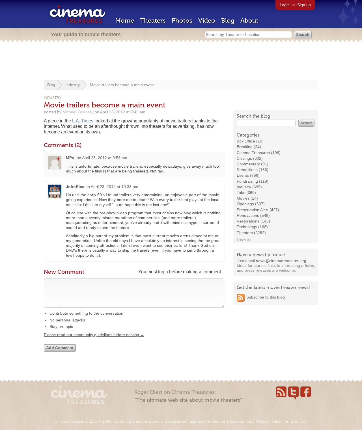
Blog (227, 20)
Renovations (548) (253, 215)
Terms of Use (295, 421)
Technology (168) (252, 226)
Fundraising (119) (252, 181)
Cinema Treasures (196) (259, 152)
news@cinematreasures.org (281, 260)
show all (244, 239)
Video (206, 20)
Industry (72, 85)
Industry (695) (249, 187)
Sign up (304, 5)
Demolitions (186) (252, 169)
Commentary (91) (252, 164)
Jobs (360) (246, 192)
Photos (182, 20)
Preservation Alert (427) (258, 210)
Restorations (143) (253, 221)
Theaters (153, 20)
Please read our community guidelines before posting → (94, 334)
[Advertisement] (181, 61)
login (163, 271)
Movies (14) (247, 198)
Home (125, 20)
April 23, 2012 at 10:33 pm (114, 186)
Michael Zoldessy (78, 112)
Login (285, 5)
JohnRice (75, 186)
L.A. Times (82, 120)
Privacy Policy (268, 421)
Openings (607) (251, 204)
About (249, 20)
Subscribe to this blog (265, 297)
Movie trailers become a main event (122, 85)
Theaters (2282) (251, 232)
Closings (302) (250, 158)
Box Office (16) (250, 141)
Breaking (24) (249, 146)
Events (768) (248, 175)
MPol (71, 157)
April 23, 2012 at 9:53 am (104, 157)
